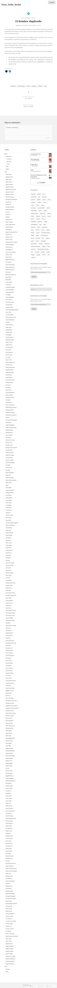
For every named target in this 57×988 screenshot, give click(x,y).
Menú (52, 2)
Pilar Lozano (8, 841)
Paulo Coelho (9, 826)
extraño (49, 213)
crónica (37, 205)
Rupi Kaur (8, 883)
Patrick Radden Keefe (11, 818)
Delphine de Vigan (10, 339)
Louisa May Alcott (10, 683)
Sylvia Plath (34, 155)
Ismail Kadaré (9, 500)
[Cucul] (50, 173)
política (37, 241)
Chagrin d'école (34, 164)
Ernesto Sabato (9, 395)
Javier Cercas (9, 542)
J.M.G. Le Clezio (9, 515)
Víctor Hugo (8, 938)
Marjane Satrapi (9, 728)
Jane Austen (8, 537)
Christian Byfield (9, 314)
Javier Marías (9, 545)
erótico (40, 210)
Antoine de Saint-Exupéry (11, 242)
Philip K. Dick (9, 831)
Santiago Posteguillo (10, 896)
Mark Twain (8, 735)
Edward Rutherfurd (10, 362)
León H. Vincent (9, 668)
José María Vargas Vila (11, 595)
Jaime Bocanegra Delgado (12, 522)
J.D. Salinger (8, 505)
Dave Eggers (9, 334)
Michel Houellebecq (10, 755)
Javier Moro (8, 547)
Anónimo (8, 217)
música (37, 232)
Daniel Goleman (9, 324)
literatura (33, 227)
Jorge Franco (9, 588)
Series (7, 971)
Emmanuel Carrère (10, 380)
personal (38, 238)
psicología (43, 241)
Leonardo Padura (10, 673)
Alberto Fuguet (9, 184)
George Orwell (9, 445)
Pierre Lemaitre (9, 838)
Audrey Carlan (9, 254)
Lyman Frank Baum (10, 688)
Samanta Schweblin (10, 893)
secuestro (33, 249)
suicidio (48, 252)
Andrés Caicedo (9, 222)
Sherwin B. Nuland (36, 178)
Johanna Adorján (9, 565)
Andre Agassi (9, 229)
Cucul (32, 169)
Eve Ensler (8, 400)
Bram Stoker (8, 277)
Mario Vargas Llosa (10, 725)
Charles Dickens (9, 307)
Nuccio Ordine (9, 788)
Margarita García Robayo (11, 705)
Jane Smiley (8, 540)
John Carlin (8, 567)
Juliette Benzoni (9, 633)
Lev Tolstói (8, 675)
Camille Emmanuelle (36, 171)
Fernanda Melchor (10, 410)
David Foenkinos (9, 337)
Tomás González (9, 916)
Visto (6, 966)
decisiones (33, 208)
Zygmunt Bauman (10, 963)
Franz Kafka (8, 422)
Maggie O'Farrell (10, 690)
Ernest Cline (8, 390)
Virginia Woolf (9, 943)
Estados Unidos (34, 213)
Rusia (48, 246)
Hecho (6, 153)
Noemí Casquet (9, 785)
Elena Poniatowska (10, 367)
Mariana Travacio (10, 715)
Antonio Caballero (10, 244)
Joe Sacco (8, 560)
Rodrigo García (9, 876)
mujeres (48, 230)
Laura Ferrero (9, 660)
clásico (49, 199)
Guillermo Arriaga (10, 455)
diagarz (25, 25)
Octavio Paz (8, 790)
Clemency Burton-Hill (11, 317)
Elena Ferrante (9, 364)
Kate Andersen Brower (11, 643)
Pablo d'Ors (8, 803)
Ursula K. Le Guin (9, 928)
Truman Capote (9, 923)
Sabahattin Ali (9, 886)
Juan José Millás (9, 618)
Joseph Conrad (9, 603)
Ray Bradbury (9, 851)
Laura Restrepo (9, 663)
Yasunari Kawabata (10, 961)
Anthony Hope (9, 239)
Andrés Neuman (9, 227)
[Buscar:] (41, 289)
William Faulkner (10, 948)
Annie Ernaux (9, 234)
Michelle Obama (9, 758)
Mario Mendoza (9, 723)
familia (32, 216)
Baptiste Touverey (10, 269)
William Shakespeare (10, 958)
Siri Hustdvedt (9, 906)
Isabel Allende (9, 497)
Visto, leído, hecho (11, 4)
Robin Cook (8, 873)
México (33, 232)
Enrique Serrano (9, 382)
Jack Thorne (8, 517)
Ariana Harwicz (9, 247)
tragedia (38, 254)
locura (38, 227)
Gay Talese (8, 437)
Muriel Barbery (9, 773)
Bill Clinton (8, 272)
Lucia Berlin (8, 685)
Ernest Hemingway (10, 392)
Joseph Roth (8, 605)
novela (37, 235)
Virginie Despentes (36, 160)
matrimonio (44, 227)
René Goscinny (9, 858)
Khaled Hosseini (9, 650)
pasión (32, 238)
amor (44, 194)
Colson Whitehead (10, 319)
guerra (32, 219)
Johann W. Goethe (10, 562)
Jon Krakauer (9, 580)
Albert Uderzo (9, 182)
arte (39, 197)
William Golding (9, 951)
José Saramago (26, 18)
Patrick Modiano (9, 815)
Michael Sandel (9, 753)
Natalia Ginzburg (9, 778)
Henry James (9, 482)
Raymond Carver (9, 856)
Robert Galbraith (9, 866)
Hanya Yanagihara (10, 472)
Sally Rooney (9, 888)
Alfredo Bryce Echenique (11, 199)
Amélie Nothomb (10, 209)
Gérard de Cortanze (10, 440)
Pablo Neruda (9, 805)
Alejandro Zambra (10, 194)
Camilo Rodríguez (10, 289)
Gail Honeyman (9, 432)
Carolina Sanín (9, 304)
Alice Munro (8, 204)
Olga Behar (8, 793)
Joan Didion (8, 555)
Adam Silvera (9, 174)
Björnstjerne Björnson (11, 274)
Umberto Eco (9, 926)
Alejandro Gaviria (10, 192)
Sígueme (34, 276)
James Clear (8, 530)
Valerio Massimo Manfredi (12, 936)
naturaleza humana (45, 232)
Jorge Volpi (8, 590)
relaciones (47, 243)
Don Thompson (9, 347)
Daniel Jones (8, 327)
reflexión (40, 86)
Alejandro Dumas (10, 187)
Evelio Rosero (9, 402)
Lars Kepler (8, 658)
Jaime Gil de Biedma (10, 525)
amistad (39, 194)
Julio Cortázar (9, 635)
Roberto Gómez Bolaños (11, 871)
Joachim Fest (9, 552)
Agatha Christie (9, 177)
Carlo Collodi (9, 299)
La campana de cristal (36, 154)
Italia (40, 224)
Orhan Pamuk (9, 798)
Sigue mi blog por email (38, 263)
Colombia (33, 202)
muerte (43, 230)
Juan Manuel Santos (10, 620)
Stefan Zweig (9, 908)
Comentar (47, 137)
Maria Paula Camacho (11, 713)
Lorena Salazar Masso (11, 680)
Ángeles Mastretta (10, 259)
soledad (43, 252)
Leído (34, 18)
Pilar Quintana (9, 843)
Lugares (7, 169)
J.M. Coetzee (8, 510)
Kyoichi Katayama (10, 655)
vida (45, 86)
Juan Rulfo (8, 623)
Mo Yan (7, 768)
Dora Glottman (9, 352)
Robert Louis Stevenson (11, 868)
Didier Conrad (9, 342)
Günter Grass (9, 442)
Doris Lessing (9, 354)
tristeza (44, 254)
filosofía (44, 216)
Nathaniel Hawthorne (11, 780)
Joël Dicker (8, 557)
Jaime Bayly (8, 520)
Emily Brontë (9, 374)
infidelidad (33, 221)
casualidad (13, 86)
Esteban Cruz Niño (10, 397)
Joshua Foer (8, 608)
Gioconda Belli (9, 450)
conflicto (39, 202)
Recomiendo (34, 243)
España (45, 210)
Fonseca (7, 417)
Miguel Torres (9, 760)
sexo (32, 252)
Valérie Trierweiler (10, 933)
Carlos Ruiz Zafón (10, 302)
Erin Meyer (8, 387)
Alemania (33, 194)
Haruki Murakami (10, 477)
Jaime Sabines (9, 527)
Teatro (8, 164)
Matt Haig (8, 745)
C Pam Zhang (9, 282)
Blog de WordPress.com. (28, 985)
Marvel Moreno (9, 740)
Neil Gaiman (8, 783)
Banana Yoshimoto (10, 267)
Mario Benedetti (9, 720)
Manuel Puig (8, 693)
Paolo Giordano (9, 808)
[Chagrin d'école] (50, 167)
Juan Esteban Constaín (11, 610)
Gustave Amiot (9, 457)
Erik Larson (8, 385)
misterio (37, 230)
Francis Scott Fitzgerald (11, 420)
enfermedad (34, 210)
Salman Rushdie (9, 891)
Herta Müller (9, 487)
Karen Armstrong (10, 640)
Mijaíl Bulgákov (9, 763)
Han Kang (8, 470)
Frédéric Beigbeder (10, 425)
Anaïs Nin (8, 214)
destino (48, 208)
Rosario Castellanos (10, 881)
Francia (49, 216)
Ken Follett (8, 645)
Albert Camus (9, 179)
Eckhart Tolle (9, 359)
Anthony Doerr (9, 237)
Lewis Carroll (9, 678)
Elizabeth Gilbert (9, 369)
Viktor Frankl (9, 941)
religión (44, 246)
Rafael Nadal (9, 848)
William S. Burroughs (10, 956)
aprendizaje (33, 197)
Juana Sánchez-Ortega (11, 625)
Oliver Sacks (8, 795)
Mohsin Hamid (9, 770)
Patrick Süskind (9, 821)
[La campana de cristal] (50, 157)
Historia (38, 219)
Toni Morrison (9, 918)
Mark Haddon (9, 730)
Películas (8, 969)
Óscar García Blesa (10, 264)
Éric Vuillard (8, 262)
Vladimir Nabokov (10, 946)
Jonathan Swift (9, 585)
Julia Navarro (9, 630)
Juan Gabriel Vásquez (10, 613)
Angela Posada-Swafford (11, 232)
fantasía (38, 216)
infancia (43, 219)
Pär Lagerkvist (9, 828)
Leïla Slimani (8, 665)
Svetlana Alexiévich (10, 913)
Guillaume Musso (10, 452)
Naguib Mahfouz (9, 775)
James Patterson (9, 532)
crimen (44, 202)
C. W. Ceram (8, 284)
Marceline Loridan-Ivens (11, 700)
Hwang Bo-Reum (10, 492)
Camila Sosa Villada (10, 287)
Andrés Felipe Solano (10, 224)
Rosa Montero (9, 878)
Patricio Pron (9, 813)
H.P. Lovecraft (9, 467)
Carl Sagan (8, 294)
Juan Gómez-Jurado (10, 615)
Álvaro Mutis (9, 257)
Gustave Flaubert (10, 460)
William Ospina (9, 953)
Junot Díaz (8, 638)
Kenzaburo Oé (9, 648)
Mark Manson (9, 733)
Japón (44, 224)
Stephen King (9, 911)
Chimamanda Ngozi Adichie (12, 309)
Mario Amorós (9, 718)
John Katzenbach (9, 572)
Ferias (7, 166)
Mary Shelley (9, 743)
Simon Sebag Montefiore (11, 903)
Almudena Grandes (10, 207)
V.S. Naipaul (8, 931)
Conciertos (9, 159)
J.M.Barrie (8, 512)
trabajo (32, 254)
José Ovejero (9, 598)
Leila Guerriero (9, 670)
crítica (32, 205)
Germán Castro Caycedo (11, 447)
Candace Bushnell (10, 292)
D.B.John (8, 322)
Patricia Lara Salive (10, 811)
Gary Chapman (9, 435)
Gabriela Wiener (9, 430)
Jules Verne (8, 628)
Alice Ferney (8, 202)
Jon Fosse (8, 577)
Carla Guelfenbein (10, 297)
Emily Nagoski (9, 377)
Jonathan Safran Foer (10, 582)
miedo (32, 230)
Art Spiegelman (9, 249)
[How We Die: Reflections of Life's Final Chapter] (50, 178)
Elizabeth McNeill (10, 372)
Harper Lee (8, 475)
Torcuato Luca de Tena (11, 921)
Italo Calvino (9, 502)
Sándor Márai (9, 901)
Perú (43, 238)
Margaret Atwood (10, 703)
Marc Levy (8, 695)
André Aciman (9, 219)
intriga (45, 221)
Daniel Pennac (9, 329)
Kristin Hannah (9, 653)
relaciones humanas (35, 246)
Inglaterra (40, 221)
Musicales (9, 161)
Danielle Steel (9, 332)
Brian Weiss (8, 279)
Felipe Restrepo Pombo (11, 407)
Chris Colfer (8, 312)
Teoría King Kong (35, 159)
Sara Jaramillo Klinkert (11, 898)
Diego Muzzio (9, 344)
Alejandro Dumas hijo (11, 189)
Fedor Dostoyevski (10, 405)
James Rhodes (9, 535)
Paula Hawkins (9, 823)
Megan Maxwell (9, 748)
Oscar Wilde (8, 800)
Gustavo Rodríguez (10, 462)
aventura (33, 199)
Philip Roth (8, 833)
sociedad (37, 252)
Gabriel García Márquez (11, 427)
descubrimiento (41, 208)
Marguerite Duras (10, 710)
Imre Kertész (9, 495)
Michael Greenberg (10, 750)
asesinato (44, 197)
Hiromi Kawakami (10, 490)
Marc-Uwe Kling (9, 698)
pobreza (48, 238)
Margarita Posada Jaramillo (12, 708)
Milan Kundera (9, 765)
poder (32, 241)
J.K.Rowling (8, 507)
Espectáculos (9, 156)
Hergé (7, 485)
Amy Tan (8, 212)
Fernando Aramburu (10, 412)
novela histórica (44, 235)
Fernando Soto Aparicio (11, 415)
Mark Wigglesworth (10, 738)
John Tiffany (8, 575)
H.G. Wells (8, 465)
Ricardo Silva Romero (11, 863)
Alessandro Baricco (10, 197)
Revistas (8, 861)
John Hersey (8, 570)
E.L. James (8, 357)
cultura (42, 205)
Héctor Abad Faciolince (11, 480)
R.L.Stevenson (9, 846)
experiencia (42, 213)
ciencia (44, 199)
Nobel (28, 86)
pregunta (34, 86)
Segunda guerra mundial (43, 249)
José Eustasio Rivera (10, 592)
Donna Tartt (8, 349)
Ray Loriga (8, 853)
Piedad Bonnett (9, 836)
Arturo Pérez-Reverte (11, 252)
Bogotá (39, 199)
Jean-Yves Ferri (9, 550)
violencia (33, 257)
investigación (34, 224)
